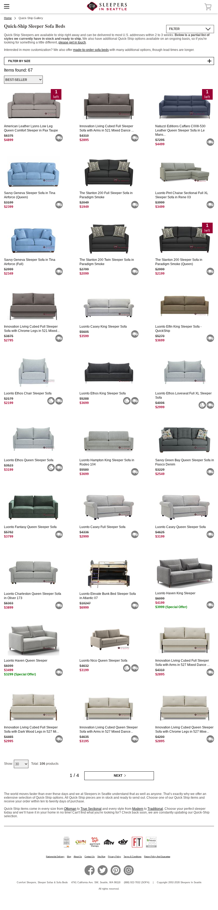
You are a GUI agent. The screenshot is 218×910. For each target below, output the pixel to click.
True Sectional (91, 809)
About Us (78, 856)
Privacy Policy (114, 856)
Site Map (101, 856)
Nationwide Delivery (55, 856)
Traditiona (155, 809)
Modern (137, 809)
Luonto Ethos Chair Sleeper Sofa (28, 393)
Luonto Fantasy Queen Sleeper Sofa (30, 527)
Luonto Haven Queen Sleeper (25, 660)
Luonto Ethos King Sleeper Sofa (102, 393)
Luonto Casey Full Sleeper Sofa (102, 527)
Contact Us (90, 856)
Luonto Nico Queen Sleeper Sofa (103, 660)
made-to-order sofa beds (91, 50)
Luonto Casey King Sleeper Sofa (103, 326)
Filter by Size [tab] (19, 61)
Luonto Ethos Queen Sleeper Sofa (28, 460)
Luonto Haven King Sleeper (175, 593)
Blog (69, 856)
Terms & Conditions (132, 856)
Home (8, 18)
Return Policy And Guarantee (157, 856)
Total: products (44, 764)
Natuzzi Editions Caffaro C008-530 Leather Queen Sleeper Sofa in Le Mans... (180, 130)
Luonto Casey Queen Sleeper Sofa (180, 527)
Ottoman (70, 809)
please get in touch (72, 42)
